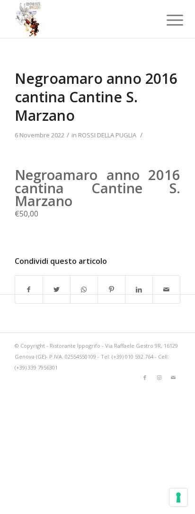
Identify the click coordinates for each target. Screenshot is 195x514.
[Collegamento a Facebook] (145, 377)
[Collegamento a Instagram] (159, 377)
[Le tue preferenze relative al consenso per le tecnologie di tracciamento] (178, 497)
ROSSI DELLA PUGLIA (107, 135)
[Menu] (167, 20)
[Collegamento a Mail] (173, 377)
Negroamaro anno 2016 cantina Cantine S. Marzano (96, 97)
